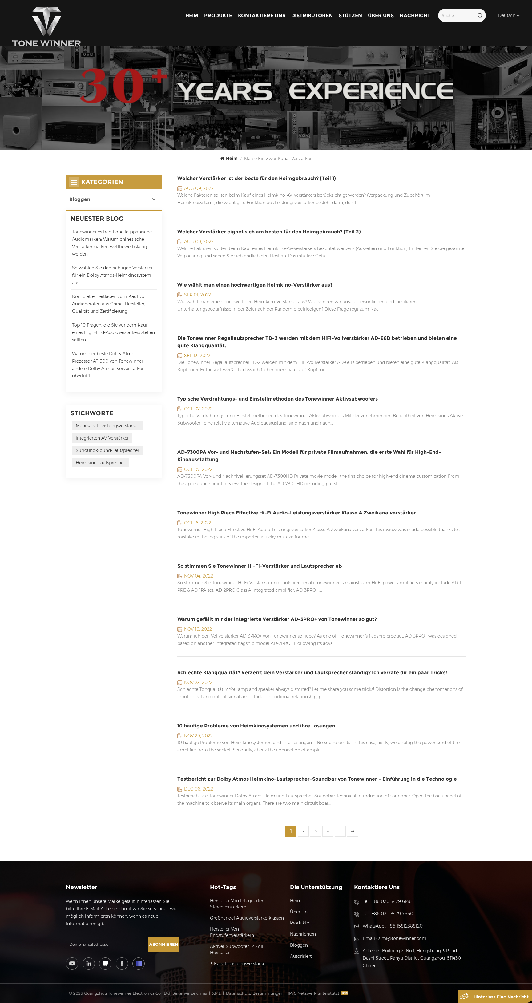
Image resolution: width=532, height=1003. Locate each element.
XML (216, 993)
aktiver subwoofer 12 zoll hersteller (236, 949)
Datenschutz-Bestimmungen (255, 993)
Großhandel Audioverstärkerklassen (247, 918)
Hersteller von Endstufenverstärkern (232, 932)
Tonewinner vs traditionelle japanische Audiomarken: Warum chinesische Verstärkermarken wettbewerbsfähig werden (112, 243)
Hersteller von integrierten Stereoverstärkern (237, 904)
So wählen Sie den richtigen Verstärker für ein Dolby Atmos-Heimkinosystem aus (112, 275)
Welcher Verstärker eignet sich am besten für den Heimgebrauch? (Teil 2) (269, 232)
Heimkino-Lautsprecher (100, 462)
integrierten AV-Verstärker (102, 438)
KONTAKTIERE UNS (261, 15)
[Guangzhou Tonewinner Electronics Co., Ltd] (46, 26)
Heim (191, 15)
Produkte (218, 15)
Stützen (350, 15)
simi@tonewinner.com (402, 938)
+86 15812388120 (405, 926)
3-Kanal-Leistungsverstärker (238, 963)
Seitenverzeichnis (189, 993)
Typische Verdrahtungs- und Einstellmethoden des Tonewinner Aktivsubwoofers (277, 399)
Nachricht (415, 15)
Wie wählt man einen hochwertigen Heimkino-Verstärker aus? (254, 285)
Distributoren (312, 15)
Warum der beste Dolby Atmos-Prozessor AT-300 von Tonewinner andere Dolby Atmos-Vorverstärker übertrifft (107, 365)
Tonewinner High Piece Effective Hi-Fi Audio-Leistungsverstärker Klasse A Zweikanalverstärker (296, 513)
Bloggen (79, 199)
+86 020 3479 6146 (392, 901)
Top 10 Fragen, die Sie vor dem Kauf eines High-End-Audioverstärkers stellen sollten (113, 332)
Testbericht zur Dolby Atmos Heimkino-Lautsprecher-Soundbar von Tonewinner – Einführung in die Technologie (317, 779)
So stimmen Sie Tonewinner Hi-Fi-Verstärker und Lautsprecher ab (259, 566)
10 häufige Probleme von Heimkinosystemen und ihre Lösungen (256, 726)
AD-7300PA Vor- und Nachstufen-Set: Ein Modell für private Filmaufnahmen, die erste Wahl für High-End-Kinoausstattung (309, 455)
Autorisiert (301, 956)
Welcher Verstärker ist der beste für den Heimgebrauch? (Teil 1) (256, 178)
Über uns (381, 15)
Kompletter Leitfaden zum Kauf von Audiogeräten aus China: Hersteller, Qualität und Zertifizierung (109, 304)
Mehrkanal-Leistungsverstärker (107, 426)
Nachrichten (303, 934)
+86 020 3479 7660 (392, 913)
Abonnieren (163, 944)
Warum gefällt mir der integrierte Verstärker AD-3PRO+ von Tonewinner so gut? (277, 619)
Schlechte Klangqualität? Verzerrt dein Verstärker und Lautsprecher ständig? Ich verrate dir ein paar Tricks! (312, 672)
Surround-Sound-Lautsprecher (107, 450)
